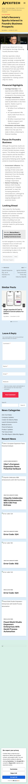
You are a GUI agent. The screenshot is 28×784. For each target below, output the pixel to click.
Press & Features (7, 427)
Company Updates (8, 417)
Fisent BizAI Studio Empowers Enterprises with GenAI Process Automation (13, 627)
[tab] (12, 321)
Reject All (14, 773)
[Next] (24, 305)
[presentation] (14, 298)
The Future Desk (7, 432)
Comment (7, 343)
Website (5, 382)
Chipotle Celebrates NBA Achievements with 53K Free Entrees (13, 501)
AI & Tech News (6, 14)
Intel (15, 256)
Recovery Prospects (8, 260)
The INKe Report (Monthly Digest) (13, 434)
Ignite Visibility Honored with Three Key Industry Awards (21, 272)
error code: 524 (11, 534)
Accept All (13, 777)
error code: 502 (11, 563)
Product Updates (7, 429)
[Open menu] (24, 2)
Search (4, 402)
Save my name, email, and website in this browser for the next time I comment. (14, 387)
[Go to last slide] (4, 305)
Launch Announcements (9, 422)
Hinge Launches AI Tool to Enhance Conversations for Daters (14, 311)
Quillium (5, 30)
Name (5, 366)
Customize (13, 769)
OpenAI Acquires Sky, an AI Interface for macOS (7, 272)
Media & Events (7, 424)
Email (5, 374)
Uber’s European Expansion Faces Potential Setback (12, 466)
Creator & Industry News (10, 420)
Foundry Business (7, 256)
